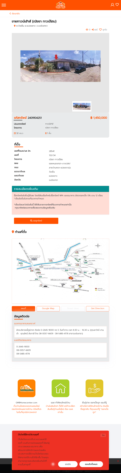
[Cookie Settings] (52, 464)
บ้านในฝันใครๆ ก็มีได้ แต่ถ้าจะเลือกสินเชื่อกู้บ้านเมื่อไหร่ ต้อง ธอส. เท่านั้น (60, 409)
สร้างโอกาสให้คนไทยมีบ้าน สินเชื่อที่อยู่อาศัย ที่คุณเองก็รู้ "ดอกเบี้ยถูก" (94, 409)
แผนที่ (23, 308)
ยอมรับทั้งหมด (91, 464)
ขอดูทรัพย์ (37, 220)
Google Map (48, 308)
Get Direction (97, 308)
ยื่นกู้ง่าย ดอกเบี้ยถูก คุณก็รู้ (94, 388)
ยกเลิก (68, 464)
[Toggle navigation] (4, 5)
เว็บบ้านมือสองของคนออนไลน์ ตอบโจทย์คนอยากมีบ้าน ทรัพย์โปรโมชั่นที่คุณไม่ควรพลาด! (26, 409)
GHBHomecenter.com (26, 388)
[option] (60, 66)
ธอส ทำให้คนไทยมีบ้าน (60, 388)
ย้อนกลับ (15, 13)
